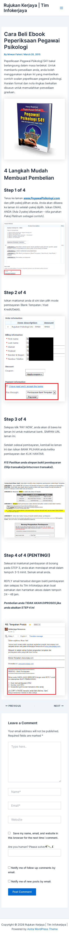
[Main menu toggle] (61, 8)
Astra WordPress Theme (42, 929)
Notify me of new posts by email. (31, 881)
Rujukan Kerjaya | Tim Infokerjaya (26, 8)
